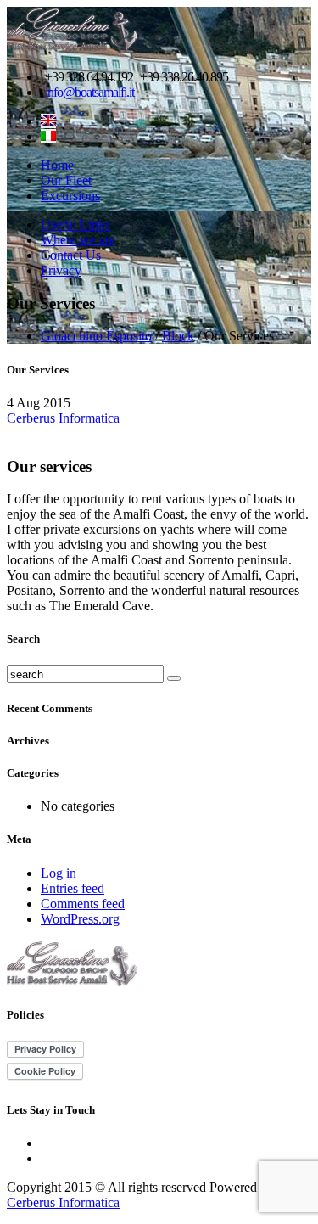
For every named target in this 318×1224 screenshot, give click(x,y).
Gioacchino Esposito (96, 335)
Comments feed (83, 903)
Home (57, 165)
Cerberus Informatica (63, 418)
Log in (58, 873)
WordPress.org (80, 919)
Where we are (78, 240)
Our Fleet (66, 180)
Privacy (61, 270)
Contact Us (71, 255)
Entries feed (72, 888)
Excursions (70, 195)
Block (178, 335)
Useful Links (75, 224)
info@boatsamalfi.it (89, 92)
